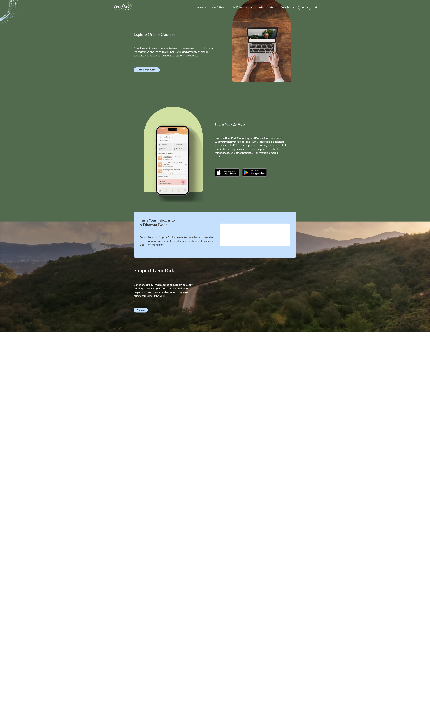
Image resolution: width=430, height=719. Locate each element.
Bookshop (286, 7)
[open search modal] (316, 7)
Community (257, 7)
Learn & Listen (218, 7)
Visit (272, 7)
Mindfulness (238, 7)
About (200, 7)
